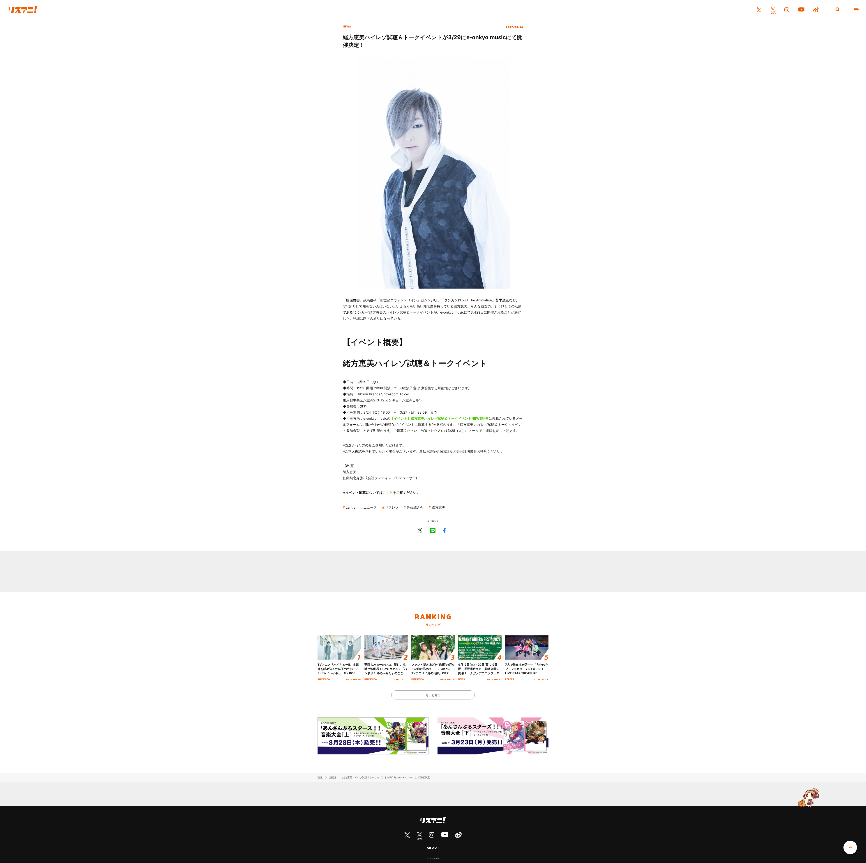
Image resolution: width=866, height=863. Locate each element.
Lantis (350, 507)
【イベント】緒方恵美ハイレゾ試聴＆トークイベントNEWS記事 (439, 418)
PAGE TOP (850, 847)
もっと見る (433, 695)
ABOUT (433, 847)
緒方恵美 (438, 507)
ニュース (370, 507)
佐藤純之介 (415, 507)
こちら (388, 492)
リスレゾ (391, 507)
